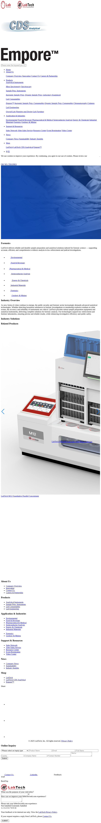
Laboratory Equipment (52, 95)
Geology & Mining (28, 122)
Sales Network (11, 130)
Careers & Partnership (49, 76)
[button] (98, 411)
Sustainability (24, 139)
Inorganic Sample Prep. (15, 95)
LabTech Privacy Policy (47, 812)
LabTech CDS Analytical (23, 147)
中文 (8, 151)
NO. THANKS (10, 164)
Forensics (17, 122)
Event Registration (54, 130)
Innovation (26, 76)
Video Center (67, 130)
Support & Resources (14, 126)
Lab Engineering (12, 107)
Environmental (11, 120)
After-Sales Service (25, 130)
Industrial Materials (13, 629)
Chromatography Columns (84, 103)
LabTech (9, 147)
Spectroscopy (26, 87)
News (8, 135)
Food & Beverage (25, 120)
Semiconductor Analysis (62, 120)
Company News (12, 139)
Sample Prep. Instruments (16, 91)
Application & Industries (15, 116)
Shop (8, 143)
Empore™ (10, 103)
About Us (10, 72)
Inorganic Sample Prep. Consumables (29, 103)
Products (9, 80)
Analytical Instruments (14, 82)
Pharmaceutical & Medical (42, 120)
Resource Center (39, 130)
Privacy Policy (93, 156)
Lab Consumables (13, 99)
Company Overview (14, 76)
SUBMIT (5, 821)
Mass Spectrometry (13, 87)
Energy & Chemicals (81, 120)
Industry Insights (36, 139)
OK (2, 164)
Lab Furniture (38, 112)
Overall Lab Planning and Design (19, 112)
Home (8, 70)
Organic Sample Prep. (33, 95)
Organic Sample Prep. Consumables (59, 103)
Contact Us (35, 76)
